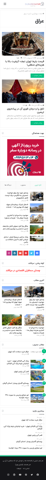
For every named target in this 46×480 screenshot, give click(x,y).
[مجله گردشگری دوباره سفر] (34, 4)
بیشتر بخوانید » (37, 75)
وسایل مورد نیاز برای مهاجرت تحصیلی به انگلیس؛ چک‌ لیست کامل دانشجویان (16, 195)
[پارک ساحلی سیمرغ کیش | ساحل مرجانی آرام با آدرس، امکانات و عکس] (36, 238)
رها (41, 105)
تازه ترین (38, 185)
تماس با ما (26, 468)
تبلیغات (19, 468)
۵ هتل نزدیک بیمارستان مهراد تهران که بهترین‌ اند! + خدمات (12, 302)
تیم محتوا (39, 58)
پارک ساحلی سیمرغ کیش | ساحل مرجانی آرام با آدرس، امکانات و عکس (16, 239)
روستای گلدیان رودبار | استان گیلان (16, 383)
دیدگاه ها (8, 185)
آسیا (29, 14)
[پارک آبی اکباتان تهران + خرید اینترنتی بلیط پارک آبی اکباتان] (37, 364)
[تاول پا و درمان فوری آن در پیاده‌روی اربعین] (23, 91)
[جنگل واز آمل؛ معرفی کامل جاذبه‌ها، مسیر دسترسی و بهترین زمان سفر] (36, 229)
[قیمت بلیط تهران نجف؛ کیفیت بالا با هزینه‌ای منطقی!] (23, 44)
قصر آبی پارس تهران (21, 371)
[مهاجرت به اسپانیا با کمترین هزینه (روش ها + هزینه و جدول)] (36, 218)
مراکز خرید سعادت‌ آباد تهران (18, 352)
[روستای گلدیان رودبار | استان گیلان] (37, 387)
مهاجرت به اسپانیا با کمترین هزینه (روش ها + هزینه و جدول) (35, 330)
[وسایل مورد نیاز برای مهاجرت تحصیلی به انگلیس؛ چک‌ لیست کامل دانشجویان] (36, 196)
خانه (41, 14)
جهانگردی (35, 14)
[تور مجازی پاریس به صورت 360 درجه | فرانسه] (37, 398)
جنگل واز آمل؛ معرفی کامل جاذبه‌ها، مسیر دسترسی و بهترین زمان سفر (12, 330)
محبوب (23, 185)
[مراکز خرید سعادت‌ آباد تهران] (37, 354)
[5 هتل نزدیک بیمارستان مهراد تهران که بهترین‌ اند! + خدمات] (36, 208)
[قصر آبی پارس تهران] (37, 375)
